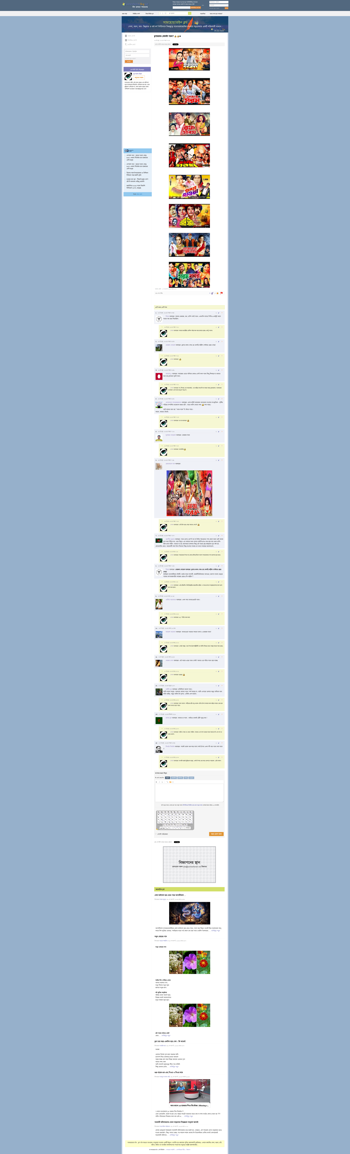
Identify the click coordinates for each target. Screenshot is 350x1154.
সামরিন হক (163, 1046)
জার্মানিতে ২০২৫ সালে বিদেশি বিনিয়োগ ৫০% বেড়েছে (136, 187)
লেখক (172, 330)
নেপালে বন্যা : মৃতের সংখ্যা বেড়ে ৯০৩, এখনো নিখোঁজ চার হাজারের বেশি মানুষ (137, 157)
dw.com (139, 194)
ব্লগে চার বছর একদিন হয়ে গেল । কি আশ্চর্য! (170, 1041)
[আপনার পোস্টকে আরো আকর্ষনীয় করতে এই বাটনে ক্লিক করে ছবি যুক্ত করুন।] (170, 781)
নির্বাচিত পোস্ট (136, 14)
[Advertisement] (137, 119)
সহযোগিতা (202, 14)
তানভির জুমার (170, 539)
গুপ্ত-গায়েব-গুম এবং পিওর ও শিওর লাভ (169, 1072)
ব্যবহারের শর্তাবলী (170, 1149)
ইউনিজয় (180, 778)
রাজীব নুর (169, 689)
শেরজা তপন (169, 660)
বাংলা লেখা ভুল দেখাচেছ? (216, 14)
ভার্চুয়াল (167, 778)
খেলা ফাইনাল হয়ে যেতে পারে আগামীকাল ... (170, 895)
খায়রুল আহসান (171, 632)
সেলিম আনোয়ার (171, 600)
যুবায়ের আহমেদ (171, 435)
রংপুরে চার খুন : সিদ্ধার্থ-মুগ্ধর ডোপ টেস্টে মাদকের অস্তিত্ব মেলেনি (137, 180)
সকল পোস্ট (131, 36)
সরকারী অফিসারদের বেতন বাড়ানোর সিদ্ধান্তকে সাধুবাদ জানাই (176, 1122)
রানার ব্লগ (169, 718)
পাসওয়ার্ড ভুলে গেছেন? (214, 8)
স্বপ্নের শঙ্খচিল (164, 941)
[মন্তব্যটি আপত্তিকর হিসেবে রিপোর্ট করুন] (222, 313)
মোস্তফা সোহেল (170, 345)
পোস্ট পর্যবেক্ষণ (162, 834)
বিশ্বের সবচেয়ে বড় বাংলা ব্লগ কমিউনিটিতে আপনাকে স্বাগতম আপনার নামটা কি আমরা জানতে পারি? (185, 3)
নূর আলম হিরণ (137, 74)
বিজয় (186, 778)
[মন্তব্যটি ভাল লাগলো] (218, 313)
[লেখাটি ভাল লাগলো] (212, 293)
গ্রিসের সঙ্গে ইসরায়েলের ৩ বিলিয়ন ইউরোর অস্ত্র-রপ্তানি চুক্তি (137, 174)
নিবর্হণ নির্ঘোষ (170, 746)
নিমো (167, 316)
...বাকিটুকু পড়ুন (215, 931)
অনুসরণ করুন (139, 78)
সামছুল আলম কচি (165, 1077)
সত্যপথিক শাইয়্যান (165, 1126)
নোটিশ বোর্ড (131, 45)
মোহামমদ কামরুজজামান (173, 402)
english (191, 778)
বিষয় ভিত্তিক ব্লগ (150, 14)
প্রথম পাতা (124, 14)
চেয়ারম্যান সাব (170, 464)
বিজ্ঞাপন (188, 1149)
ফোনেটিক (174, 778)
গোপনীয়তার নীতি (180, 1149)
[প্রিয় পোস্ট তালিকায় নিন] (217, 293)
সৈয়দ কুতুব (163, 899)
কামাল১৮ (169, 374)
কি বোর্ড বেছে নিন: (159, 778)
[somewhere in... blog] (135, 5)
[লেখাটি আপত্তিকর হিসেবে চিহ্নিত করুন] (221, 293)
